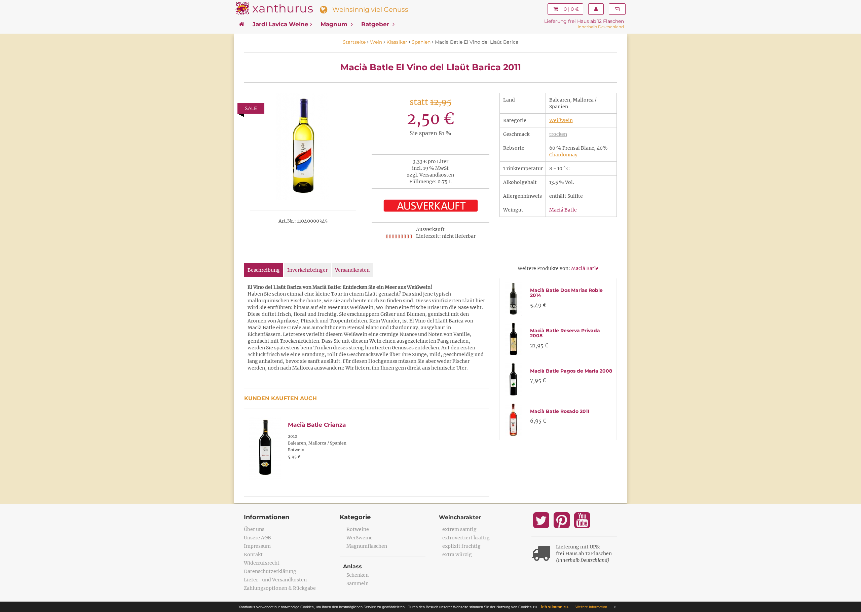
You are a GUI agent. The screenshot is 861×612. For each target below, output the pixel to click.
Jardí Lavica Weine (280, 24)
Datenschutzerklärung (270, 571)
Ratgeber (376, 24)
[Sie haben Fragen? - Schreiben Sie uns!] (617, 9)
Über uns (254, 529)
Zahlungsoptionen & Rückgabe (280, 588)
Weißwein (561, 120)
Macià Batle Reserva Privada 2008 (565, 333)
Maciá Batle (563, 210)
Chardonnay (563, 155)
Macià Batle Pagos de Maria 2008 (571, 371)
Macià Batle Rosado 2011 (559, 411)
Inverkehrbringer (307, 270)
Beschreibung (264, 270)
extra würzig (457, 554)
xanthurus (282, 8)
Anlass (352, 566)
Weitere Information (591, 607)
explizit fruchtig (461, 546)
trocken (558, 134)
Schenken (357, 575)
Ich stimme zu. (555, 607)
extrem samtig (459, 529)
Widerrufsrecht (261, 563)
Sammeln (357, 583)
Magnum (335, 24)
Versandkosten (352, 270)
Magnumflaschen (366, 546)
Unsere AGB (257, 538)
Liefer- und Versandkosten (275, 580)
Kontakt (253, 554)
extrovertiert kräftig (466, 538)
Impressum (257, 546)
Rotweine (357, 529)
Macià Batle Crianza (317, 424)
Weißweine (359, 538)
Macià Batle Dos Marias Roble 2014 (566, 292)
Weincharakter (460, 517)
